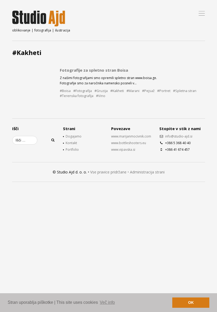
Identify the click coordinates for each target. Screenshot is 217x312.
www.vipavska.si (123, 149)
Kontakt (71, 143)
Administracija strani (147, 172)
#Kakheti (117, 91)
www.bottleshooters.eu (128, 143)
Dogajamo (74, 136)
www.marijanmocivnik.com (131, 136)
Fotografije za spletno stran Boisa (94, 70)
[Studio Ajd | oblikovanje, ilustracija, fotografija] (38, 18)
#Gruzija (101, 91)
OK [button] (191, 302)
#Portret (163, 91)
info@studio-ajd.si (178, 136)
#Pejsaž (148, 91)
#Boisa (65, 91)
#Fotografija (82, 91)
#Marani (132, 91)
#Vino (100, 96)
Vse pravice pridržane (108, 172)
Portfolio (72, 149)
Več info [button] (107, 302)
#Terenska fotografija (76, 96)
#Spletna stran (184, 91)
